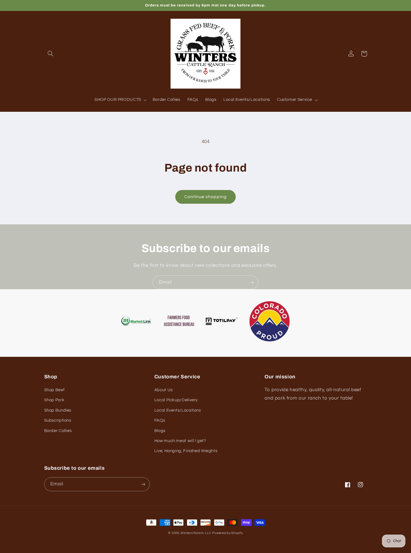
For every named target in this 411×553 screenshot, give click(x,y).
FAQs (159, 420)
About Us (163, 390)
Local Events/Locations (177, 410)
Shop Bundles (58, 410)
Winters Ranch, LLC (196, 533)
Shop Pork (54, 400)
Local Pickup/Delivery (176, 400)
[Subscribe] (251, 282)
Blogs (160, 431)
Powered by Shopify (227, 533)
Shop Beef (54, 390)
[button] (50, 53)
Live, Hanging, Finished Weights (186, 451)
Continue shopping (205, 196)
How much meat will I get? (180, 441)
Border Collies (58, 431)
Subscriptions (57, 420)
